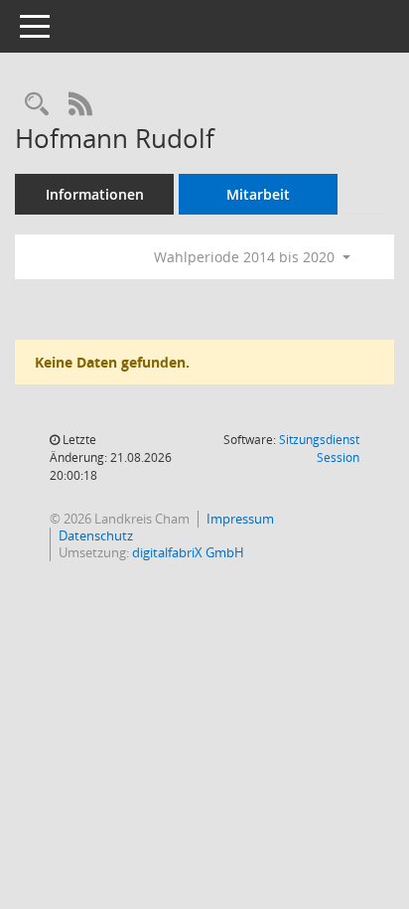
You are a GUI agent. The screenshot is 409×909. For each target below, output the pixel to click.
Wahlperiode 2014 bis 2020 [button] (246, 256)
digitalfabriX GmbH (188, 552)
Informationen (95, 194)
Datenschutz (96, 535)
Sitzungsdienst (319, 448)
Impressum (240, 519)
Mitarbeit (258, 194)
